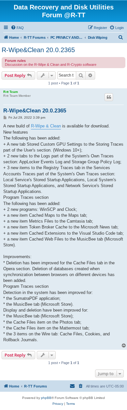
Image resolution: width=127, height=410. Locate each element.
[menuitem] (17, 28)
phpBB (46, 398)
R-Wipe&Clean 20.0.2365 (38, 49)
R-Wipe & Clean (46, 126)
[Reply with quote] (109, 97)
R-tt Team (10, 92)
